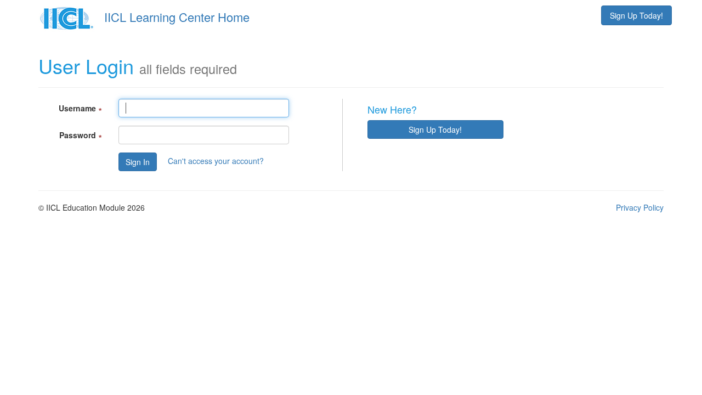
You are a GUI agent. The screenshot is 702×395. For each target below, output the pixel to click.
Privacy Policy (640, 207)
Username (80, 108)
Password (80, 134)
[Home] (69, 16)
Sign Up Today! (636, 15)
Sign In (138, 161)
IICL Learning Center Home (177, 16)
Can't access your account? (216, 160)
